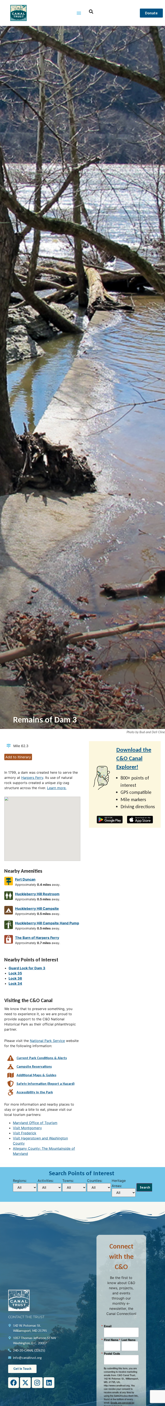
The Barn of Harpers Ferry (37, 937)
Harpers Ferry (32, 777)
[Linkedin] (49, 1382)
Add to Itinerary (18, 757)
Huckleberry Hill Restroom (37, 894)
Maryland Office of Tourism (35, 1123)
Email (108, 1326)
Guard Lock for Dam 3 (27, 968)
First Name (111, 1339)
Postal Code (112, 1353)
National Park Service (47, 1041)
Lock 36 (15, 978)
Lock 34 (15, 983)
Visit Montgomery (27, 1128)
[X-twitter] (25, 1382)
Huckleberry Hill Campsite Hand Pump (47, 923)
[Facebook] (13, 1382)
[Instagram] (37, 1382)
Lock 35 (15, 973)
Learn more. (56, 788)
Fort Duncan (25, 879)
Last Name (128, 1339)
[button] (78, 12)
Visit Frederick (24, 1133)
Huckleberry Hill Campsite (37, 908)
